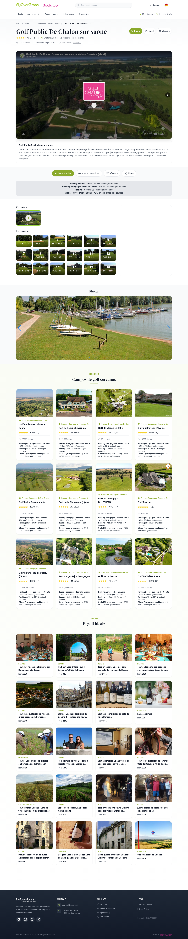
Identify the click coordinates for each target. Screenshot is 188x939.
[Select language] (167, 5)
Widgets (114, 173)
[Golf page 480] (34, 551)
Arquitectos (84, 14)
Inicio (20, 14)
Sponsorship (105, 912)
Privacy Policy (143, 909)
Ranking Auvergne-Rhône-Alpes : (33, 518)
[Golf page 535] (153, 553)
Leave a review (64, 173)
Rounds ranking (51, 14)
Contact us (104, 917)
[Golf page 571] (34, 403)
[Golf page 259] (114, 553)
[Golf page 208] (74, 553)
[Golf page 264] (34, 478)
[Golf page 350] (114, 477)
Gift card (103, 904)
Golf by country (33, 14)
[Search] (78, 5)
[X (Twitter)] (38, 919)
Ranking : (79, 190)
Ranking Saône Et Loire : (81, 183)
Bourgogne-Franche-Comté (48, 24)
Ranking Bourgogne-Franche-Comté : (80, 186)
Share (131, 173)
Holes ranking (68, 14)
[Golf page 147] (74, 404)
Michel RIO (77, 43)
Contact (156, 5)
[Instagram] (25, 919)
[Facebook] (18, 919)
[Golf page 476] (153, 404)
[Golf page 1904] (74, 478)
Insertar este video (90, 173)
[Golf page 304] (114, 404)
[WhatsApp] (32, 919)
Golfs (27, 24)
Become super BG (107, 908)
